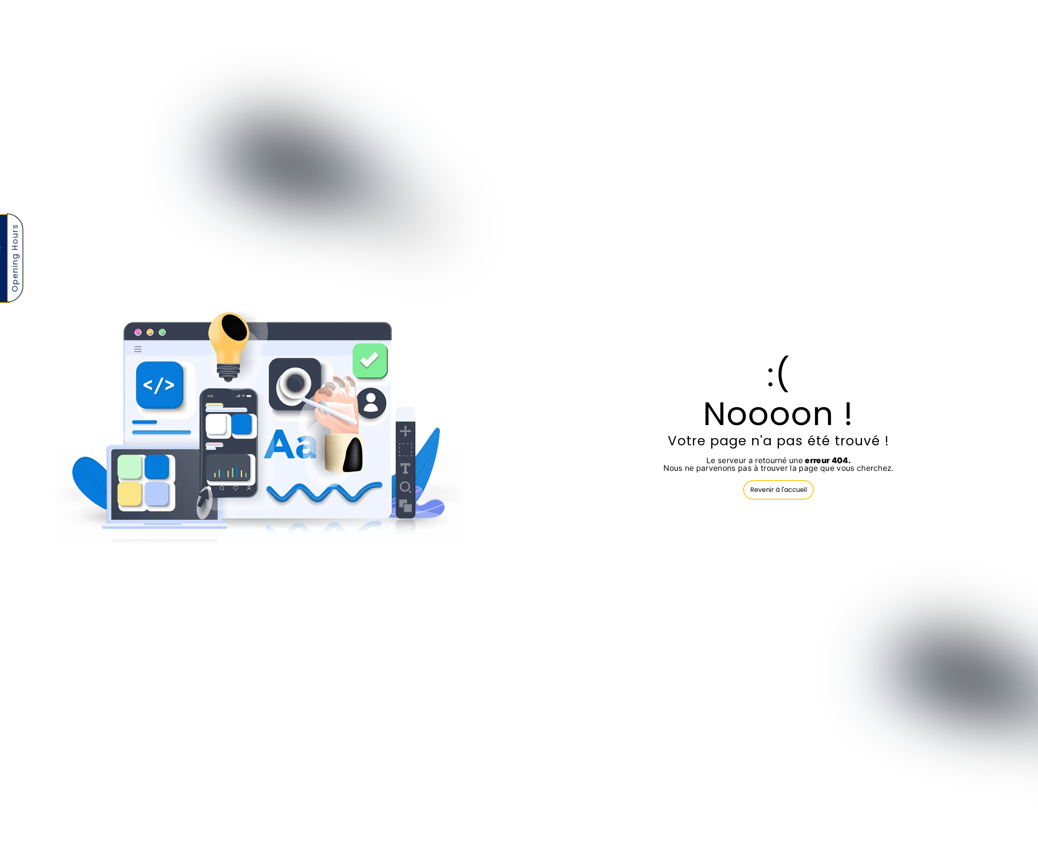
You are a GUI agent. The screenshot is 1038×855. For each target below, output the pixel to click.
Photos (948, 120)
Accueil (761, 120)
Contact (988, 120)
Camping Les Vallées (821, 120)
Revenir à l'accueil (778, 489)
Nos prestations (896, 120)
